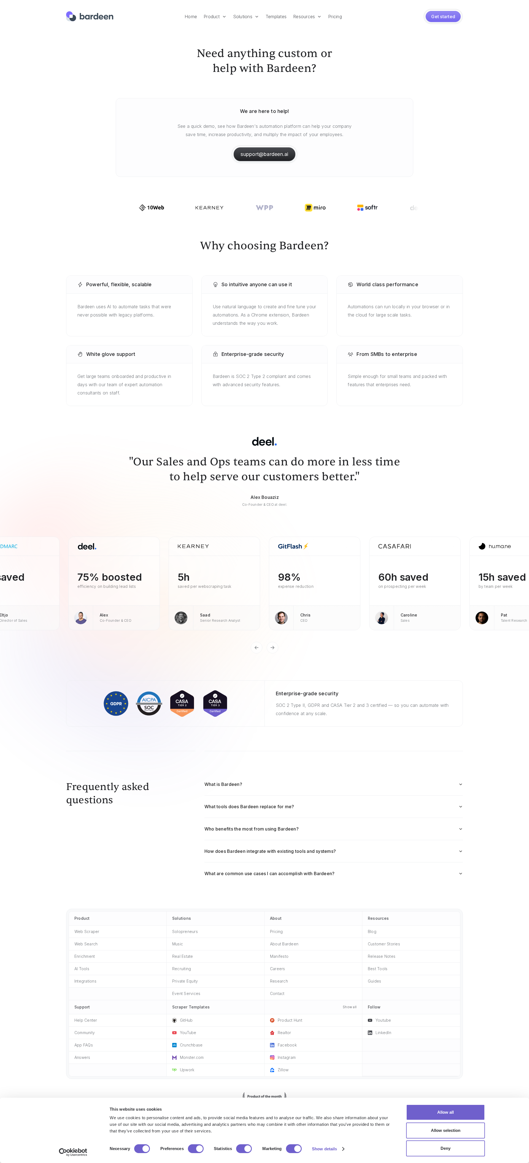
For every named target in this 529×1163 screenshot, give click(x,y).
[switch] (196, 1148)
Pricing (335, 16)
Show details (324, 1148)
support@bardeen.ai (264, 154)
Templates (276, 16)
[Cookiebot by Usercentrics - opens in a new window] (73, 1152)
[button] (215, 16)
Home (191, 16)
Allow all (445, 1112)
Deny (445, 1148)
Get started (443, 16)
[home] (89, 16)
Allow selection (445, 1130)
